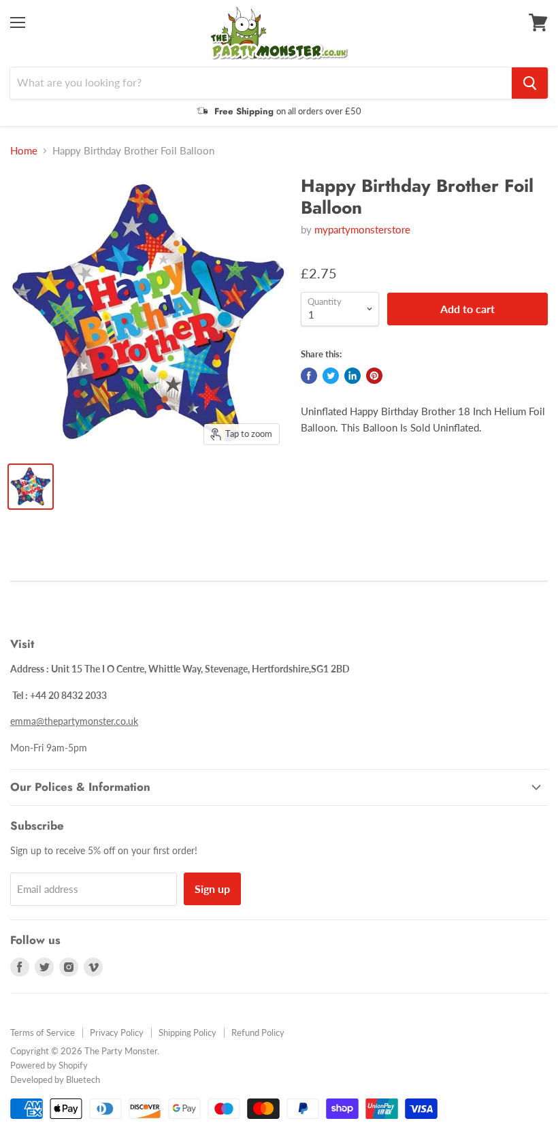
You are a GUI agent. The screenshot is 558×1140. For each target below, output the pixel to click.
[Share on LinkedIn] (352, 376)
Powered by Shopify (49, 1065)
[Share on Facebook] (309, 376)
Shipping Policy (187, 1032)
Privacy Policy (117, 1032)
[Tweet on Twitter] (331, 376)
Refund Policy (257, 1032)
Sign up (212, 888)
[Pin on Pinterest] (374, 376)
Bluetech (83, 1079)
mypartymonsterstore (362, 229)
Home (23, 151)
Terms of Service (42, 1032)
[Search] (530, 83)
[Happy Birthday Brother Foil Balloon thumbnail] (30, 486)
